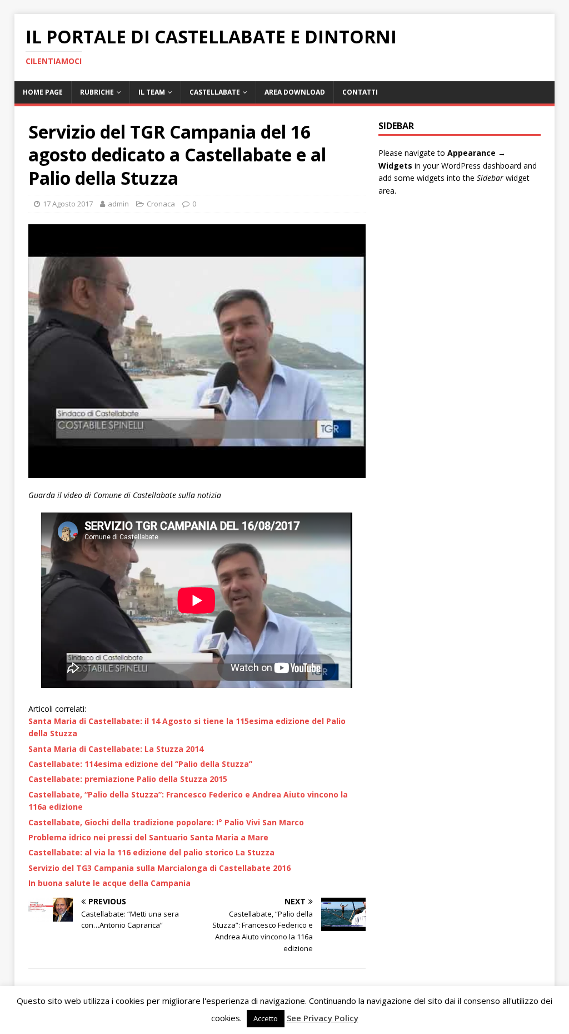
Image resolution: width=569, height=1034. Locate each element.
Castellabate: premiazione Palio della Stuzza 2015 (127, 779)
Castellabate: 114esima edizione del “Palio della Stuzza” (140, 764)
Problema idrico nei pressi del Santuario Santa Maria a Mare (148, 837)
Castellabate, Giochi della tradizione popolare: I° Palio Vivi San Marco (166, 822)
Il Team (151, 92)
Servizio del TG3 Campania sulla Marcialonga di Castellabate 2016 (159, 868)
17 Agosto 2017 (68, 204)
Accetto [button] (265, 1018)
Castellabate (214, 92)
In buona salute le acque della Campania (109, 883)
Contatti (360, 92)
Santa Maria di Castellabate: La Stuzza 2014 (115, 749)
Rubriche (97, 92)
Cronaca (161, 204)
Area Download (294, 92)
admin (118, 204)
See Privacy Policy (322, 1017)
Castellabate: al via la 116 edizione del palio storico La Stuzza (151, 852)
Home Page (43, 92)
